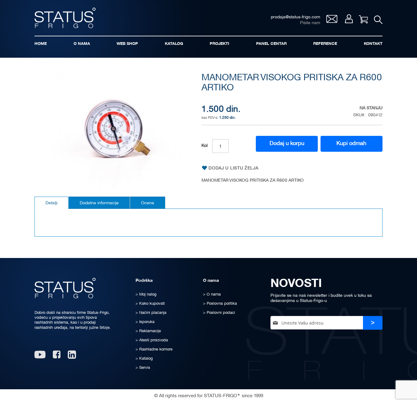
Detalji (51, 203)
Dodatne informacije (99, 203)
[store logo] (65, 18)
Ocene (147, 203)
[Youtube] (39, 357)
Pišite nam (310, 23)
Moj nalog (349, 18)
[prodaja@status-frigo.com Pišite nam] (331, 21)
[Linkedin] (72, 357)
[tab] (51, 203)
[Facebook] (56, 357)
